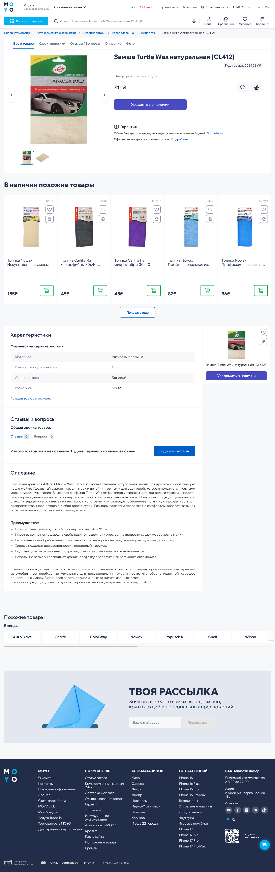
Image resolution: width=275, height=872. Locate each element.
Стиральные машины (195, 806)
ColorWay (98, 637)
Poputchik (174, 637)
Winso (250, 637)
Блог (132, 7)
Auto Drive (22, 637)
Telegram (255, 810)
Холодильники (190, 812)
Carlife (60, 637)
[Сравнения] (49, 219)
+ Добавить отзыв (174, 451)
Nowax (136, 637)
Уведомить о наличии (150, 104)
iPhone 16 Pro (189, 789)
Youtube (229, 810)
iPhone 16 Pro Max (192, 795)
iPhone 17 (186, 829)
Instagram (246, 810)
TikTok (264, 810)
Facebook (237, 810)
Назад (11, 95)
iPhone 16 (186, 778)
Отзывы (18, 436)
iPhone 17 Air (188, 835)
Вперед (104, 95)
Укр (260, 7)
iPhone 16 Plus (189, 784)
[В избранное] (49, 209)
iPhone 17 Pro (189, 840)
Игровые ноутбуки (193, 823)
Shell (212, 637)
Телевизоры (188, 801)
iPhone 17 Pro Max (192, 846)
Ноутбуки (186, 818)
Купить (46, 290)
